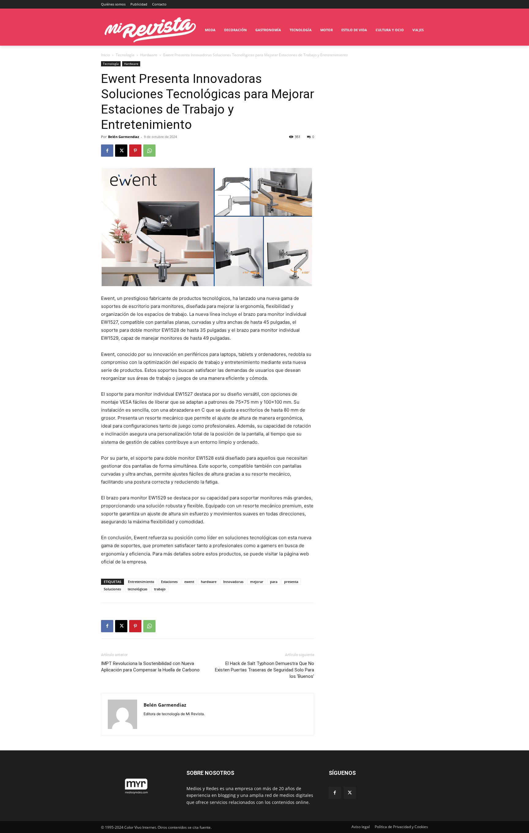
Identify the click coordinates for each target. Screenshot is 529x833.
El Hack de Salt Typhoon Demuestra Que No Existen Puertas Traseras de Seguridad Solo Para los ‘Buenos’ (264, 670)
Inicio (105, 55)
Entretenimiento (141, 581)
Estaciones (169, 581)
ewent (189, 581)
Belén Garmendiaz (123, 136)
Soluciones (112, 589)
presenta (291, 581)
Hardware (148, 55)
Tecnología (125, 55)
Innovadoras (233, 581)
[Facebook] (107, 150)
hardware (208, 581)
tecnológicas (137, 589)
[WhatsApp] (149, 150)
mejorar (256, 581)
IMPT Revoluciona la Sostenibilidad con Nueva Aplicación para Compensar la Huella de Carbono (150, 667)
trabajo (160, 589)
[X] (121, 150)
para (273, 581)
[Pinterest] (135, 150)
